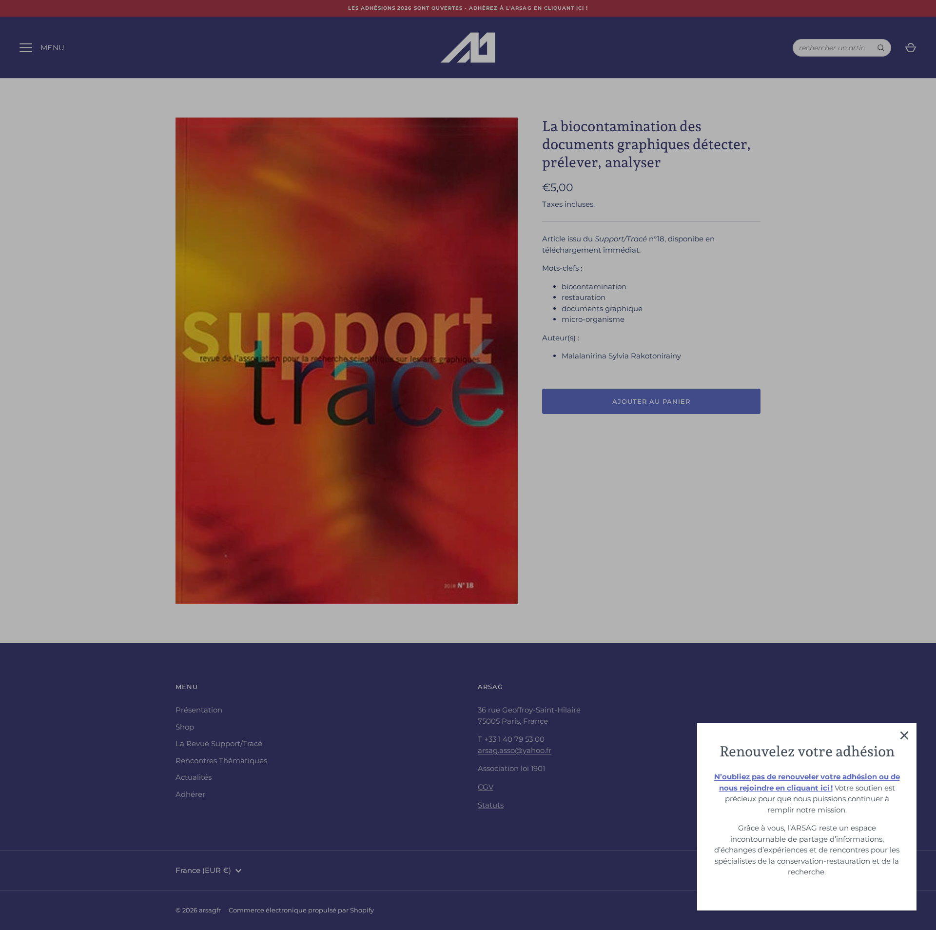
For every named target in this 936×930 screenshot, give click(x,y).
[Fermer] (904, 735)
